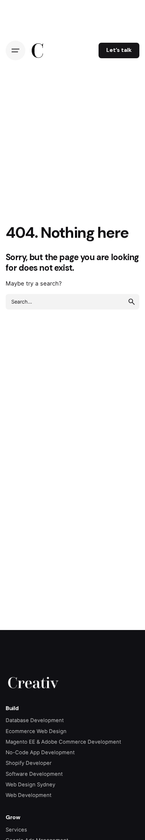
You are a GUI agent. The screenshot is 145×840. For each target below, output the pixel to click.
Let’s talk (119, 50)
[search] (131, 302)
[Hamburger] (15, 50)
